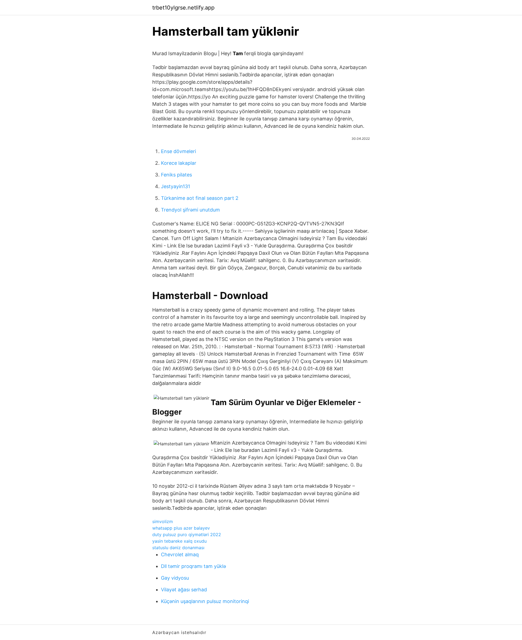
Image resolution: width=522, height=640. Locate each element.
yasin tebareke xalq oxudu (179, 541)
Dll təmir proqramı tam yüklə (193, 566)
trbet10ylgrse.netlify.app (183, 7)
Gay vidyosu (175, 578)
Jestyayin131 (175, 186)
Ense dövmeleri (178, 151)
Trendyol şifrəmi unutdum (190, 210)
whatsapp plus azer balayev (181, 528)
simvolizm (162, 521)
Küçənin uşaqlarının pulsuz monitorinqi (205, 601)
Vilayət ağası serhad (184, 589)
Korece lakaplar (178, 163)
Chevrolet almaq (180, 554)
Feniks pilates (176, 175)
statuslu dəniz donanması (178, 547)
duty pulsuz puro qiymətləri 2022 (186, 534)
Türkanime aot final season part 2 (199, 198)
